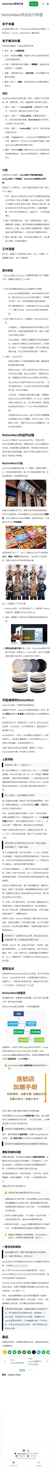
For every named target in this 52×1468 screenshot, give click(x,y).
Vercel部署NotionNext (14, 275)
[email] (24, 1352)
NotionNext (22, 1453)
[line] (48, 1352)
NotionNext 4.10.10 (30, 1458)
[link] (5, 1352)
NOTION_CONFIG (20, 1265)
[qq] (14, 1352)
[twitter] (34, 1352)
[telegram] (39, 1352)
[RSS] (28, 1450)
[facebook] (29, 1352)
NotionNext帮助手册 (12, 4)
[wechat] (10, 1352)
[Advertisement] (26, 1421)
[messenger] (43, 1352)
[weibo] (19, 1352)
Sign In (34, 4)
